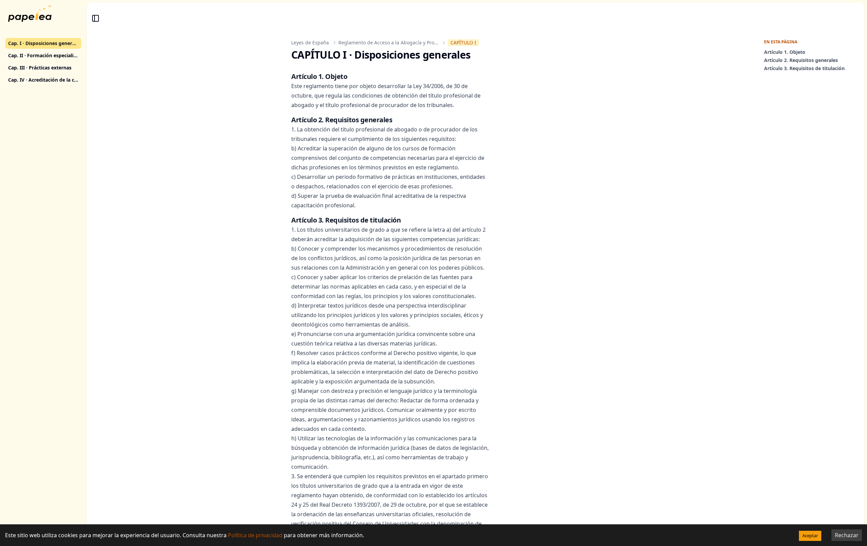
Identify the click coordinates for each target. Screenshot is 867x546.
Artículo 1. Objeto (784, 52)
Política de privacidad (255, 535)
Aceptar (810, 535)
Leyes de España (310, 42)
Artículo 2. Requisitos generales (801, 60)
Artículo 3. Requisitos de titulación (804, 68)
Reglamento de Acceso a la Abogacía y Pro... (388, 42)
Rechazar (847, 535)
